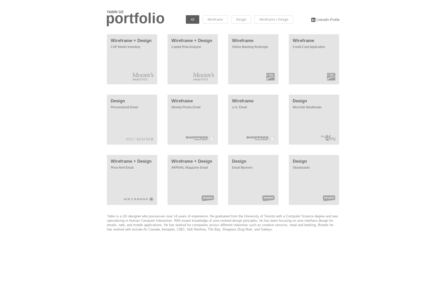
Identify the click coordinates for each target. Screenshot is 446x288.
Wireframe (215, 19)
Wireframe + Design (273, 19)
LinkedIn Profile (327, 20)
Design (241, 19)
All (192, 19)
